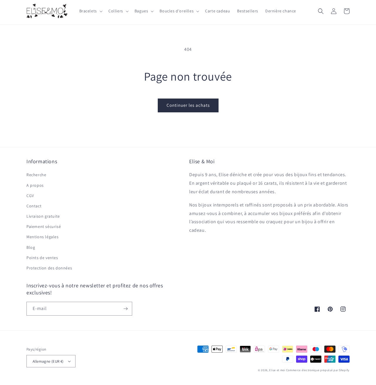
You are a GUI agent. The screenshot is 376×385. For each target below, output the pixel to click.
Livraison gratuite (43, 216)
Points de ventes (42, 257)
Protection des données (49, 268)
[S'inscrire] (125, 309)
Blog (30, 247)
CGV (30, 195)
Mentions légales (42, 236)
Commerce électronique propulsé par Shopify (318, 370)
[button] (90, 11)
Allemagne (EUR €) (48, 361)
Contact (33, 206)
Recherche (36, 174)
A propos (35, 185)
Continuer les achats (188, 105)
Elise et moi (277, 370)
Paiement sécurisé (43, 226)
